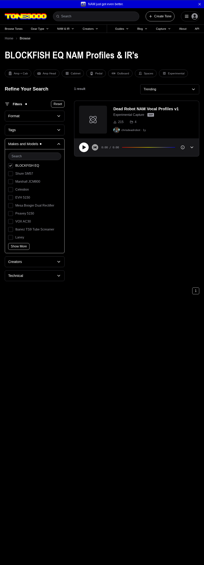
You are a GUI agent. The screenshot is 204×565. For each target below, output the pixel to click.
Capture (161, 28)
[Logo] (26, 16)
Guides (119, 28)
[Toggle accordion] (191, 147)
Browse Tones (14, 28)
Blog (140, 28)
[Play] (84, 147)
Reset (58, 104)
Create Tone (163, 16)
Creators (88, 28)
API (197, 28)
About (182, 28)
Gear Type (37, 28)
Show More (19, 246)
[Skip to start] (95, 147)
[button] (102, 4)
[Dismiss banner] (199, 4)
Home (9, 38)
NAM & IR (63, 28)
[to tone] (93, 120)
